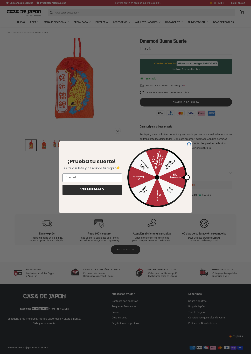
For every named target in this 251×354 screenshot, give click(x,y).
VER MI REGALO (92, 189)
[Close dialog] (189, 144)
